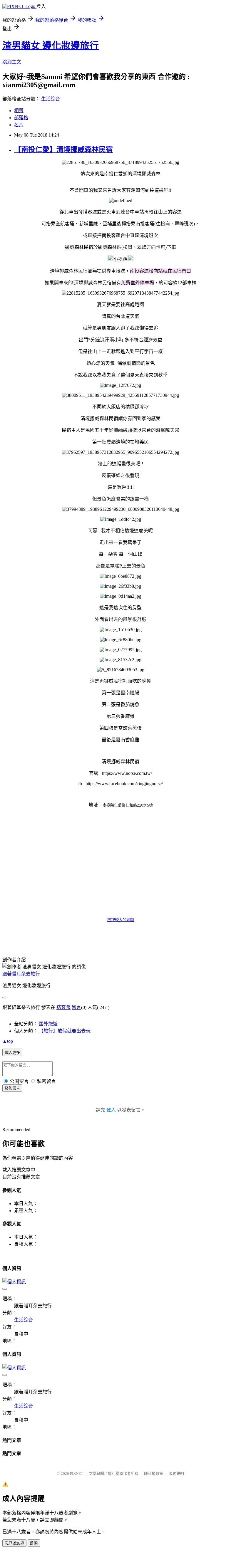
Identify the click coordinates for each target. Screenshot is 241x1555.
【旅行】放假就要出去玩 (65, 1030)
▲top (7, 1041)
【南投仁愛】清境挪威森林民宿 (63, 149)
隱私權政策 (153, 1473)
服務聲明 (176, 1473)
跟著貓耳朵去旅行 (21, 973)
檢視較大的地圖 (120, 920)
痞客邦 (63, 1007)
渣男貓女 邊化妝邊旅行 (50, 45)
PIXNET (76, 1473)
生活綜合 (50, 98)
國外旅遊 (48, 1023)
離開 (34, 1543)
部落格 (21, 117)
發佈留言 (12, 1088)
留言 (76, 1007)
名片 (19, 124)
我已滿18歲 (14, 1543)
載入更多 (12, 1052)
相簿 (19, 110)
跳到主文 (11, 61)
